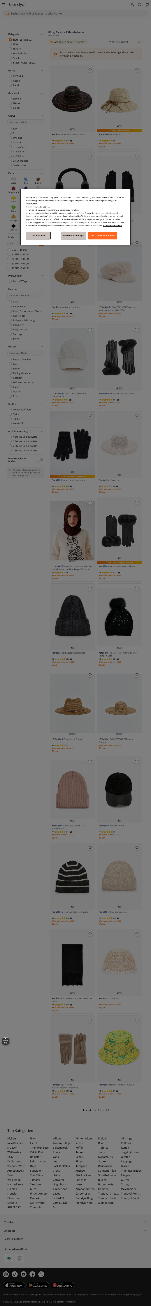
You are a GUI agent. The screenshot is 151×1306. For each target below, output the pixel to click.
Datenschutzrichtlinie (112, 225)
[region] (75, 217)
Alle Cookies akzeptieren (102, 235)
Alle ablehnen (38, 235)
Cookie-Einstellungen (73, 235)
